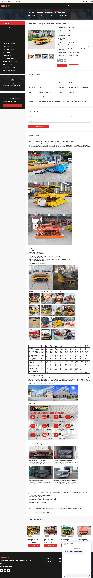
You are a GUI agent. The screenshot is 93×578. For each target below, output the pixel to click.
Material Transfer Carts (8, 49)
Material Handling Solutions (9, 58)
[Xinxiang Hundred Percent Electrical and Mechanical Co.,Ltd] (5, 5)
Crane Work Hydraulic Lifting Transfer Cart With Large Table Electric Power (34, 541)
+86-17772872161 (14, 98)
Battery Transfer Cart (8, 28)
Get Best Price (62, 66)
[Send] (89, 575)
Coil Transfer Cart (7, 52)
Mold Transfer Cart (7, 55)
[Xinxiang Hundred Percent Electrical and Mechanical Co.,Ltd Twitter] (83, 1)
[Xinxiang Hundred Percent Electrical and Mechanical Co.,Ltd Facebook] (81, 1)
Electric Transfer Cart (8, 46)
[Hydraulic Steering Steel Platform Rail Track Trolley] (41, 39)
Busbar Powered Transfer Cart (10, 67)
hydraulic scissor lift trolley (42, 512)
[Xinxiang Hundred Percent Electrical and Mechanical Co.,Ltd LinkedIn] (86, 1)
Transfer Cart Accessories (9, 70)
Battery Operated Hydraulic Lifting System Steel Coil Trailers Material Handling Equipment (50, 541)
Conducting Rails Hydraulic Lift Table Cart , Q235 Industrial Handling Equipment (67, 541)
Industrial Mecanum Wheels (9, 40)
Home (26, 15)
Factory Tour (49, 561)
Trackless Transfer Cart (8, 31)
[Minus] (89, 544)
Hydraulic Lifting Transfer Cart (36, 15)
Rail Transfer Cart (7, 34)
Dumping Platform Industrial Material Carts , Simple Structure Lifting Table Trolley (84, 541)
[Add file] (64, 575)
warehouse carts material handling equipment (70, 508)
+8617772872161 (12, 101)
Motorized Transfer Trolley (9, 43)
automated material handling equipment (45, 508)
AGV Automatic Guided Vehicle (10, 37)
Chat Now (12, 106)
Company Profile (49, 558)
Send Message (39, 126)
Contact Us (48, 566)
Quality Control (49, 564)
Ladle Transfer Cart (7, 64)
